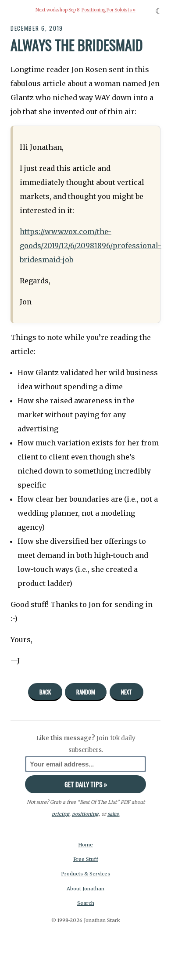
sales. (113, 814)
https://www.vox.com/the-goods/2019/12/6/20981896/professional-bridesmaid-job (90, 245)
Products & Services (85, 874)
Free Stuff (85, 859)
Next (126, 691)
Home (85, 845)
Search (85, 903)
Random (85, 691)
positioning (85, 814)
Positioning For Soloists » (108, 10)
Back (45, 691)
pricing (60, 814)
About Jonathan (85, 889)
